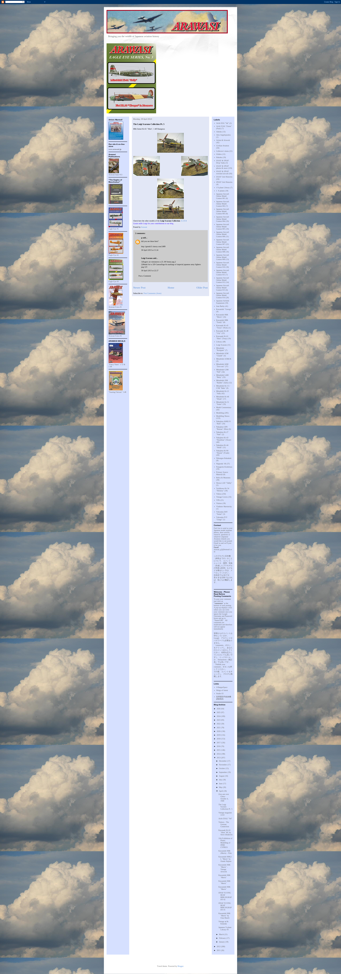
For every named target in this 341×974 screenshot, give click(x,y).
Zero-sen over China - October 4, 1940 (223, 797)
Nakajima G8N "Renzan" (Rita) (222, 428)
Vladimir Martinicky (224, 507)
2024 (219, 716)
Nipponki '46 (221, 464)
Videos (218, 494)
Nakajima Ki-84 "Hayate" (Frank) (222, 452)
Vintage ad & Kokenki (223, 923)
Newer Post (139, 287)
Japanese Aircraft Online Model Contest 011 (222, 272)
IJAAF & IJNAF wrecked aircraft (222, 172)
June (221, 784)
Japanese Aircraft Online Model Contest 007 (222, 242)
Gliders (219, 154)
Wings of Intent (222, 690)
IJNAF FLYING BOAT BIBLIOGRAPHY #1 (225, 906)
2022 (219, 724)
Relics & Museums (223, 478)
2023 (219, 720)
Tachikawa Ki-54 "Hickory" (222, 489)
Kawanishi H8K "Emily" (222, 321)
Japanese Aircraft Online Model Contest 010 (222, 265)
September (223, 772)
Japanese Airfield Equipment (222, 302)
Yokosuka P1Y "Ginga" (221, 518)
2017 (219, 743)
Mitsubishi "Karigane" (220, 349)
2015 (219, 750)
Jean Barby (220, 306)
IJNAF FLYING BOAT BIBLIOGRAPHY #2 (225, 896)
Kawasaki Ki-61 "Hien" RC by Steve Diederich (225, 832)
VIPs (218, 500)
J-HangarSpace (221, 687)
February (222, 938)
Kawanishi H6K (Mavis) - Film (225, 852)
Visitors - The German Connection (223, 824)
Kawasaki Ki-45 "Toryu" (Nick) (222, 327)
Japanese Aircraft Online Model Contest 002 (222, 204)
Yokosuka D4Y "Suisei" (222, 513)
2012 (219, 947)
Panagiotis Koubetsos (224, 467)
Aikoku (219, 132)
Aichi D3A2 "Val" (225, 819)
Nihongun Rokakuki (223, 458)
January (222, 942)
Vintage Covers (222, 497)
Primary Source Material (222, 473)
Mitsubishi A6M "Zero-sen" (222, 365)
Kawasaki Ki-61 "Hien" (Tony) (222, 337)
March (221, 934)
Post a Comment (145, 276)
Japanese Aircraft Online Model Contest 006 (222, 234)
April (221, 791)
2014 (219, 754)
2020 (219, 731)
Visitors (219, 503)
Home (171, 287)
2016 (219, 746)
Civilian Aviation (222, 146)
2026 (219, 709)
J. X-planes (220, 191)
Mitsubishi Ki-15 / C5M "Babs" (223, 387)
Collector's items (222, 151)
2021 (219, 728)
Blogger (180, 966)
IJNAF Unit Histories (224, 182)
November (223, 765)
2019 (219, 735)
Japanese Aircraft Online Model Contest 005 (222, 226)
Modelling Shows (222, 416)
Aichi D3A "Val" (222, 123)
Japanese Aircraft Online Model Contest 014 (222, 295)
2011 (219, 950)
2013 (219, 758)
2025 (219, 712)
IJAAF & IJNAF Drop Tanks (222, 162)
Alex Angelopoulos (223, 135)
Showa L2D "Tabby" (224, 483)
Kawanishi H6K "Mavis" (222, 316)
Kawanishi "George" (224, 309)
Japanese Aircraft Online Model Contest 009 (222, 257)
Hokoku (219, 157)
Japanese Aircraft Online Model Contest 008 (222, 249)
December (223, 761)
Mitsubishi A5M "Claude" (222, 354)
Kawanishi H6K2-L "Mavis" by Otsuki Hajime (225, 859)
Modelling (220, 413)
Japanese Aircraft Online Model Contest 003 (222, 211)
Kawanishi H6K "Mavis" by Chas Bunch (224, 915)
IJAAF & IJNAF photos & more (222, 167)
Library (219, 342)
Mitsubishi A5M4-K (223, 359)
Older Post (202, 287)
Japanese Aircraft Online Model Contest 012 (222, 280)
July (221, 780)
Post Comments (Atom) (152, 293)
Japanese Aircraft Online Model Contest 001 (222, 196)
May (221, 787)
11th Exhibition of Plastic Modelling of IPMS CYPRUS (225, 842)
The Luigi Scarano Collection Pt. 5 (225, 807)
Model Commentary (223, 407)
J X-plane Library (223, 188)
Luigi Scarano (221, 345)
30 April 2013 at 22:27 (149, 271)
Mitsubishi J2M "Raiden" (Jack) (222, 381)
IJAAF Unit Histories (224, 177)
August (222, 776)
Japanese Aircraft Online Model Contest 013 (222, 287)
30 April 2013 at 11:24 (149, 250)
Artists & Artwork (223, 140)
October (222, 768)
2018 (219, 739)
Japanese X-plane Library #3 (224, 928)
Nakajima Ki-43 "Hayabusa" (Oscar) (223, 439)
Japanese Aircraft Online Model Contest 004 (222, 219)
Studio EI (220, 694)
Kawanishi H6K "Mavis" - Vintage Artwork (224, 868)
